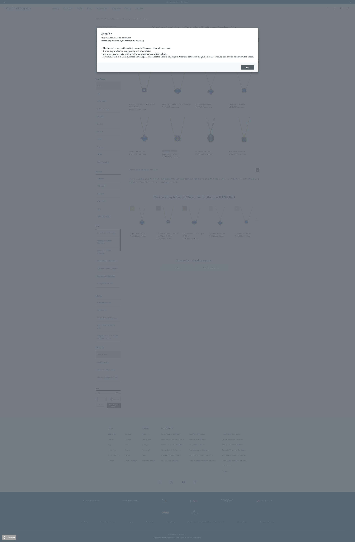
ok (247, 67)
